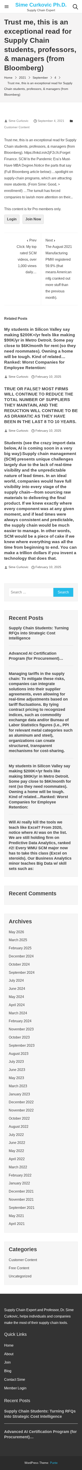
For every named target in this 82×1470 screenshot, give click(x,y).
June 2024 (17, 989)
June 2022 (17, 1143)
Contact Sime (14, 1379)
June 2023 (17, 1070)
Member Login (15, 1388)
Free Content (19, 1268)
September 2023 (22, 1045)
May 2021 (16, 1216)
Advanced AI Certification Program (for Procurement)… (36, 656)
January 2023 (19, 1094)
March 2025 (18, 940)
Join (7, 1362)
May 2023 (16, 1078)
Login (12, 219)
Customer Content (17, 127)
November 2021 (21, 1199)
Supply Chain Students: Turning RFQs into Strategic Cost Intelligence (39, 633)
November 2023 (21, 1029)
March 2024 (18, 1013)
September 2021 (22, 1208)
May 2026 (16, 932)
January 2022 (19, 1183)
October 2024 (19, 964)
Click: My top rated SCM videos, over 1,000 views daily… (27, 256)
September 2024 (22, 972)
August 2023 (18, 1054)
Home (9, 1345)
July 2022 (16, 1135)
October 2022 (19, 1118)
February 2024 (20, 1021)
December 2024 (21, 956)
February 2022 (20, 1175)
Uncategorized (20, 1276)
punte (54, 1462)
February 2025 (20, 948)
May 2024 (16, 997)
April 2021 (17, 1224)
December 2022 (21, 1102)
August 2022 (18, 1126)
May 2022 (16, 1151)
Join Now (33, 219)
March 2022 (18, 1167)
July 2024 (16, 980)
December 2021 (21, 1191)
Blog (7, 1371)
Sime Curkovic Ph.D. (41, 5)
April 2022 (17, 1159)
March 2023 (18, 1086)
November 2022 (21, 1110)
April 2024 (17, 1005)
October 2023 (19, 1037)
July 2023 (16, 1061)
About (8, 1354)
